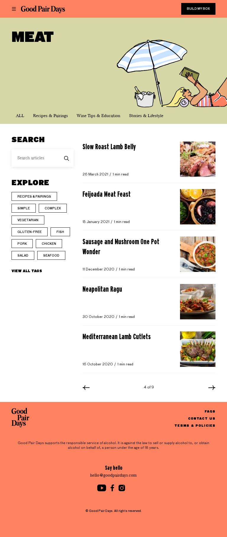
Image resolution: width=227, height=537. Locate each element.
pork (22, 243)
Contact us (201, 418)
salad (22, 255)
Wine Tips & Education (98, 115)
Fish (60, 232)
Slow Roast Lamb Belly (109, 146)
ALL (20, 115)
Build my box (198, 8)
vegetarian (27, 220)
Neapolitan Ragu (102, 289)
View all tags (27, 271)
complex (53, 208)
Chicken (49, 243)
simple (23, 208)
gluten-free (29, 232)
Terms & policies (194, 425)
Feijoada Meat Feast (106, 194)
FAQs (210, 411)
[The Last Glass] (43, 9)
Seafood (51, 255)
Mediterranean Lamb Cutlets (116, 336)
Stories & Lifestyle (146, 115)
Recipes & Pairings (50, 115)
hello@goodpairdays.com (113, 475)
